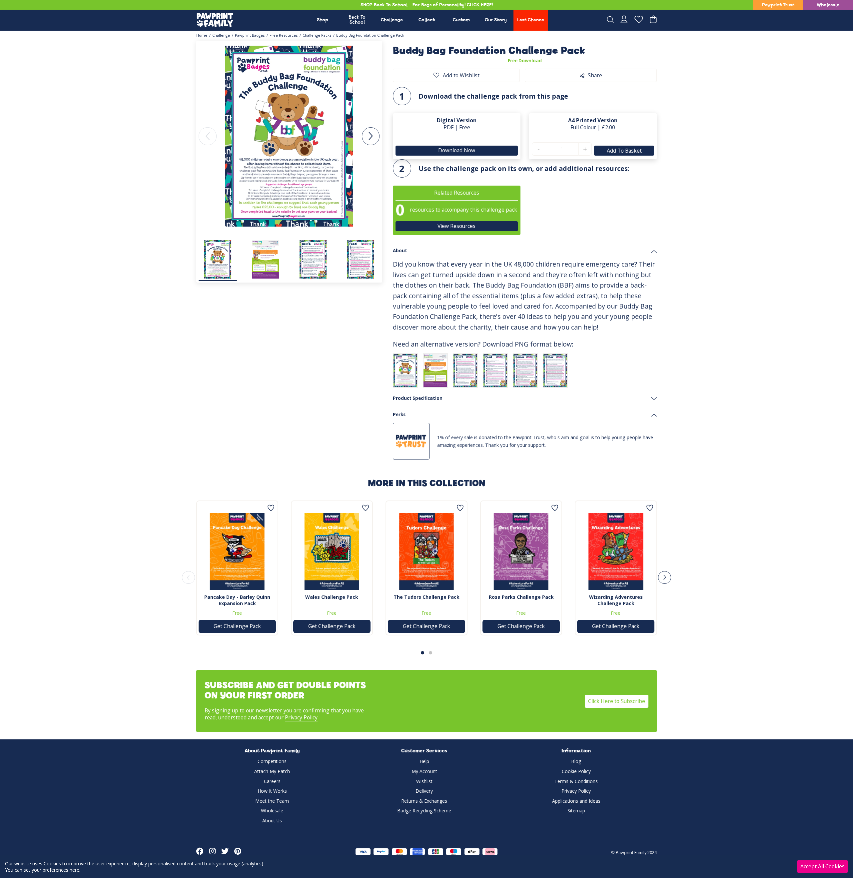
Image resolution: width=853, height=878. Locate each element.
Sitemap (576, 810)
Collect (427, 20)
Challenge (392, 20)
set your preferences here (51, 870)
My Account (424, 771)
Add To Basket (623, 150)
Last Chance (530, 20)
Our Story (496, 20)
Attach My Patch (272, 771)
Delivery (424, 791)
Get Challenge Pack (237, 626)
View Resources (457, 226)
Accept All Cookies (822, 866)
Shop (322, 20)
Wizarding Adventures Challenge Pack (616, 600)
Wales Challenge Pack (331, 597)
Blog (576, 761)
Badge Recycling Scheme (424, 810)
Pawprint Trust (778, 5)
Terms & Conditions (576, 781)
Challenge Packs (317, 35)
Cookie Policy (576, 771)
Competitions (272, 761)
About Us (272, 820)
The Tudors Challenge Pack (426, 597)
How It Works (272, 791)
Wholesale (828, 5)
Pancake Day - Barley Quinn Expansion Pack (237, 600)
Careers (272, 781)
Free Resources (284, 35)
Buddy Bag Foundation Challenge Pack (370, 35)
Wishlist (424, 781)
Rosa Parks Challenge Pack (521, 597)
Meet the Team (272, 801)
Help (424, 761)
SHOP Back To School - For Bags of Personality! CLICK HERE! (427, 5)
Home (201, 35)
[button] (371, 136)
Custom (461, 20)
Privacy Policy (301, 717)
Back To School (357, 20)
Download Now (456, 150)
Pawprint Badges (250, 35)
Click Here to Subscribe (616, 701)
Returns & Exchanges (424, 801)
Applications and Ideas (576, 801)
